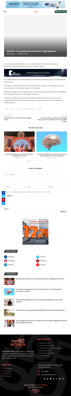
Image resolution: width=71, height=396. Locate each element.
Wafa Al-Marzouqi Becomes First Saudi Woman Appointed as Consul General (39, 300)
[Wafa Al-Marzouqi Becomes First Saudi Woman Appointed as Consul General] (9, 302)
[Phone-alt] (53, 379)
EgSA (12, 109)
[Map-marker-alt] (62, 379)
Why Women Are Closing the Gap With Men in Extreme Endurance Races (40, 310)
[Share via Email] (3, 203)
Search (6, 209)
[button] (6, 146)
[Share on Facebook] (3, 193)
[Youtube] (50, 379)
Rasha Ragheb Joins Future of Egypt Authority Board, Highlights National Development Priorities (41, 321)
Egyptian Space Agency (28, 109)
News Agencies (11, 54)
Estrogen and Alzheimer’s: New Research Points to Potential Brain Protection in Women (39, 290)
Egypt (17, 109)
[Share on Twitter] (3, 196)
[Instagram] (56, 379)
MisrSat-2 (39, 109)
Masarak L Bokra (61, 11)
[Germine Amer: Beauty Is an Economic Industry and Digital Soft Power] (19, 141)
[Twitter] (47, 379)
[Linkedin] (59, 379)
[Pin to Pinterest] (3, 199)
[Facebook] (44, 379)
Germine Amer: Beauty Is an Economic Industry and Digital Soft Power (40, 279)
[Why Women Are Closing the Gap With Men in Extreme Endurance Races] (9, 312)
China (6, 109)
